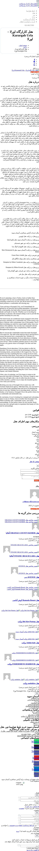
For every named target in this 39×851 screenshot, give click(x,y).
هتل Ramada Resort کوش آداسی (25, 600)
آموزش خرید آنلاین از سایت (30, 716)
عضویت (21, 808)
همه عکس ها (34, 72)
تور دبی (36, 701)
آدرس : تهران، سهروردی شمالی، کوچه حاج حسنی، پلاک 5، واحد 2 (20, 732)
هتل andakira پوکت (31, 683)
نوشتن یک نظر (34, 461)
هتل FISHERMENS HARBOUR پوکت (23, 664)
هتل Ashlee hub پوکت (30, 643)
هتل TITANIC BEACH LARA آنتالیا (24, 556)
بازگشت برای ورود (33, 850)
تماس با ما (35, 711)
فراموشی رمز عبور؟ (32, 806)
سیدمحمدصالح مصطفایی (30, 501)
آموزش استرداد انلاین (32, 718)
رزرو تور (36, 725)
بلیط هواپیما (30, 11)
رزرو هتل (36, 723)
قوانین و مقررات (33, 715)
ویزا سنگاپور (35, 698)
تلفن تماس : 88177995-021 (30, 734)
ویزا (33, 17)
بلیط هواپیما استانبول (32, 706)
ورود (17, 831)
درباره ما (36, 713)
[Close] (37, 693)
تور (34, 15)
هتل (33, 13)
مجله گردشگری (29, 20)
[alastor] (35, 529)
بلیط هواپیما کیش (33, 704)
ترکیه (25, 47)
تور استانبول (35, 703)
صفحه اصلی (23, 45)
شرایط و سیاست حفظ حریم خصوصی (21, 825)
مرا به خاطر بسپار (31, 804)
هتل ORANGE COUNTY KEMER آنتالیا (22, 533)
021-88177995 (29, 25)
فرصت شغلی (34, 722)
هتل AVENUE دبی (31, 577)
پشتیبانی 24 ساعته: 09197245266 (28, 736)
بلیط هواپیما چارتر (33, 700)
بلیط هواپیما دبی (34, 708)
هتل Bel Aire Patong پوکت (28, 622)
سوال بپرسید (34, 509)
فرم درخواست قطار (27, 22)
